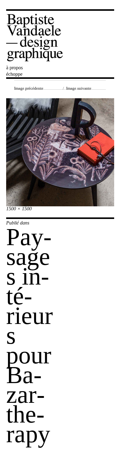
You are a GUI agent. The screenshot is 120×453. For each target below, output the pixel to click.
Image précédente (28, 88)
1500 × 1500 (19, 208)
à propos (14, 67)
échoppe (14, 74)
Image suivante (78, 88)
